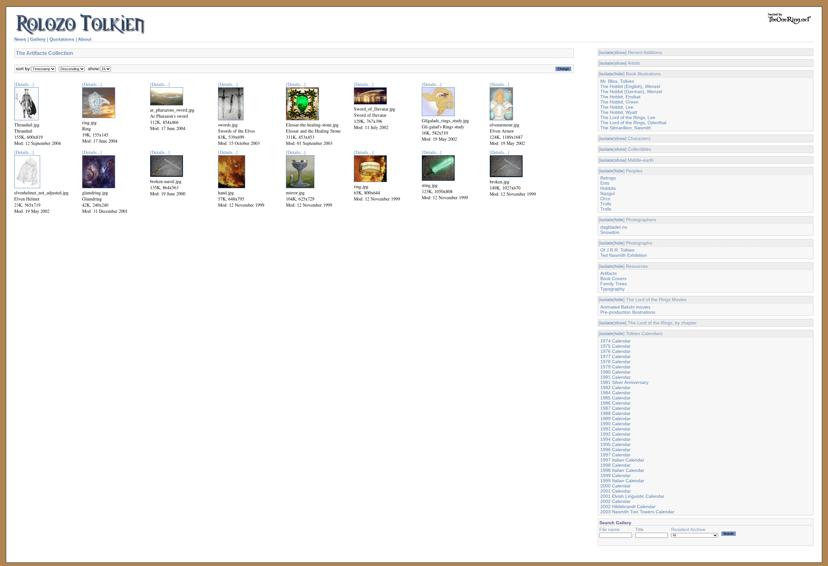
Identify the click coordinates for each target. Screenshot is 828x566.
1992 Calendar (615, 434)
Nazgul (607, 193)
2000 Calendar (615, 485)
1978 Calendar (615, 361)
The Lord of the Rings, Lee (627, 117)
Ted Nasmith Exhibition (623, 255)
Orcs (605, 198)
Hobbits (608, 188)
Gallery (38, 39)
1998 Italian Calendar (622, 470)
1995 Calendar (615, 444)
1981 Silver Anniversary (624, 382)
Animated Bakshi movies (625, 307)
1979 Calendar (615, 366)
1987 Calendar (615, 408)
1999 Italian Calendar (622, 480)
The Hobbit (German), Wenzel (631, 91)
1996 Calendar (615, 449)
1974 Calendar (615, 340)
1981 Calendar (615, 377)
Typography (612, 288)
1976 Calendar (615, 351)
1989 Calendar (615, 418)
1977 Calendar (615, 356)
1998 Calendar (615, 465)
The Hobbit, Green (619, 101)
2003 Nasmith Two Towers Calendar (637, 511)
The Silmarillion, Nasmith (625, 127)
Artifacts (608, 273)
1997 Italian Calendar (622, 460)
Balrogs (608, 177)
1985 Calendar (615, 397)
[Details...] (24, 84)
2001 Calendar (615, 491)
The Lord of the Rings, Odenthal (633, 122)
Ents (604, 183)
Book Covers (613, 278)
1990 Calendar (615, 423)
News (20, 39)
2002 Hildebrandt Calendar (628, 506)
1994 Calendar (615, 439)
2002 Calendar (615, 501)
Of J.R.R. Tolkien (617, 250)
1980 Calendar (615, 372)
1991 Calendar (615, 428)
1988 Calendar (615, 413)
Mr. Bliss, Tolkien (617, 81)
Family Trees (613, 283)
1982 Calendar (615, 387)
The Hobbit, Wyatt (618, 112)
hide (619, 73)
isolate (606, 52)
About (85, 39)
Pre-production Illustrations (627, 312)
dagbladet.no (613, 227)
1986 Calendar (615, 403)
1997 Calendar (615, 454)
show (620, 52)
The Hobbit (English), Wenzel (630, 86)
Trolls (605, 203)
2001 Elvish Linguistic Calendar (632, 496)
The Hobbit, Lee (616, 107)
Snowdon (609, 232)
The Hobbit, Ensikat (620, 96)
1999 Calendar (615, 475)
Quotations (61, 39)
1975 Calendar (615, 346)
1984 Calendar (615, 392)
